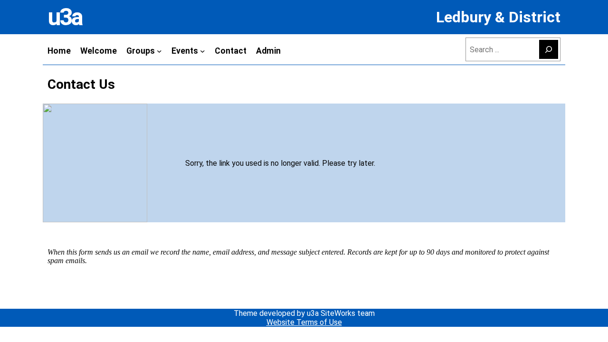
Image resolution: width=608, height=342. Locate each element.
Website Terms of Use (304, 322)
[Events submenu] (202, 50)
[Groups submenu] (159, 50)
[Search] (548, 49)
